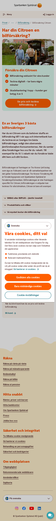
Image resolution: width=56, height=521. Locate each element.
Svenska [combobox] (15, 225)
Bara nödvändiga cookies (28, 286)
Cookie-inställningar (28, 295)
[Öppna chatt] (50, 515)
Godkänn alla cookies (28, 277)
